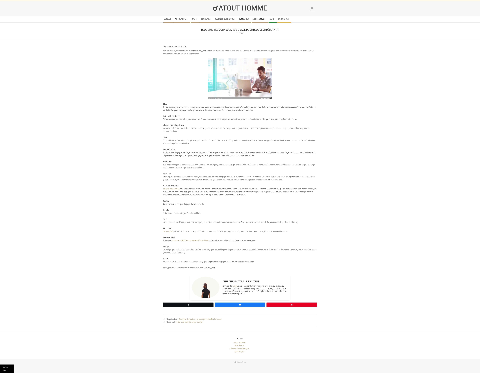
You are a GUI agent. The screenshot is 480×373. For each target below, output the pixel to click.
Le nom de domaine (171, 189)
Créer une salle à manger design (189, 322)
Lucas (235, 286)
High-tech (240, 33)
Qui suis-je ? (239, 351)
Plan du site (239, 345)
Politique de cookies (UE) (239, 348)
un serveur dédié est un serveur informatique (190, 240)
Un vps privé (168, 231)
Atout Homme (243, 8)
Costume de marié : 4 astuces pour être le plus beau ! (200, 319)
